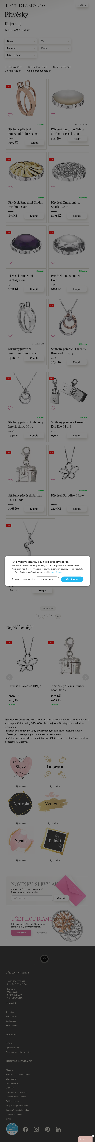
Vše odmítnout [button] (47, 579)
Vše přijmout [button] (72, 579)
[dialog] (47, 571)
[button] (22, 579)
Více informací (56, 572)
